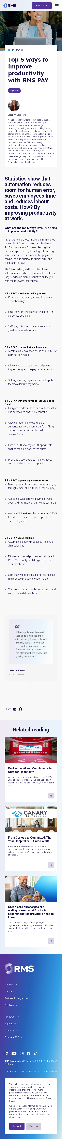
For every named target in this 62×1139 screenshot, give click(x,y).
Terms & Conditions (30, 1071)
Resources (10, 1016)
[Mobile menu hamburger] (57, 5)
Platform (9, 984)
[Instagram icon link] (22, 1053)
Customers (10, 991)
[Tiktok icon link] (35, 1053)
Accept (17, 1126)
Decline (33, 1126)
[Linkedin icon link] (6, 1053)
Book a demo (42, 5)
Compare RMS (12, 1037)
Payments (14, 90)
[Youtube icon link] (14, 1053)
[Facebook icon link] (28, 1053)
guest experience (38, 480)
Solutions (9, 1005)
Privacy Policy (50, 1071)
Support (9, 1023)
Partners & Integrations (16, 998)
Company (9, 1030)
